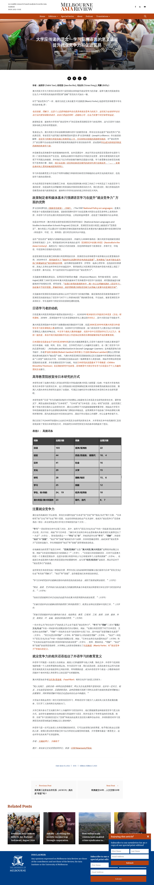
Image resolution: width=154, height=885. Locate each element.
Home (42, 16)
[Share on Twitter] (79, 78)
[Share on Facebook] (74, 78)
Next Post (110, 786)
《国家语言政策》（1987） (59, 208)
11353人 (91, 317)
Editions (52, 16)
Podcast (89, 16)
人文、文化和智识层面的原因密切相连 (88, 139)
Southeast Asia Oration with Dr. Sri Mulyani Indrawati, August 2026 (23, 837)
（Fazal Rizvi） (69, 679)
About (79, 16)
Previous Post (45, 786)
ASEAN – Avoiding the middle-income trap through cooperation (58, 837)
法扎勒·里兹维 (55, 679)
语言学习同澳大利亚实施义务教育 (54, 139)
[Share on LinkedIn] (85, 78)
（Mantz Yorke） (100, 645)
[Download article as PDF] (69, 78)
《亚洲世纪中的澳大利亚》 (92, 242)
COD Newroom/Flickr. (81, 748)
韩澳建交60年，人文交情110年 (105, 790)
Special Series (67, 16)
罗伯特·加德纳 (51, 352)
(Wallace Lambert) (98, 352)
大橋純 (42, 741)
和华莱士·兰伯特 (81, 352)
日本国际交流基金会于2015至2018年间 (50, 341)
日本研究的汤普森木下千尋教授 (91, 362)
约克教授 (88, 645)
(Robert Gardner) (66, 352)
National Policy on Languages (97, 208)
